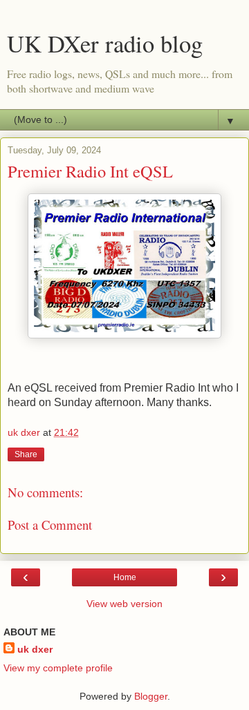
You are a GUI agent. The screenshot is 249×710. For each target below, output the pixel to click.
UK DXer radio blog (105, 43)
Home (124, 577)
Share (26, 454)
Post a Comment (50, 524)
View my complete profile (58, 667)
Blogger (150, 696)
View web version (124, 603)
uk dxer (35, 649)
